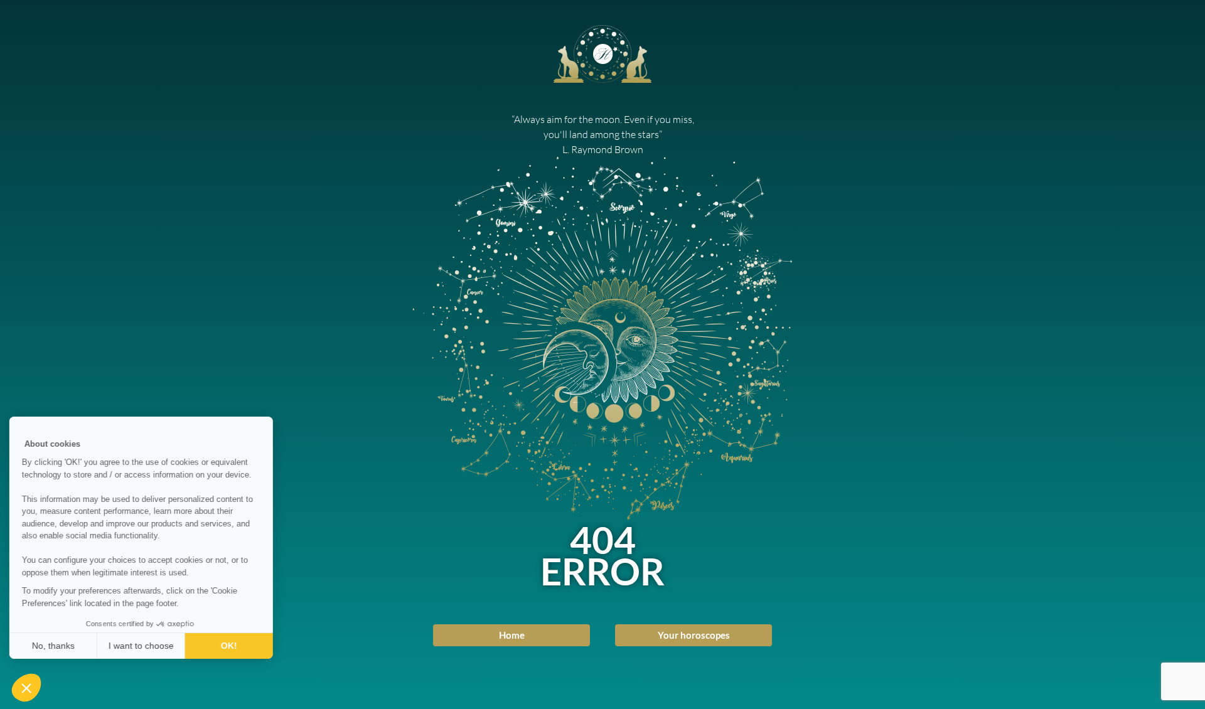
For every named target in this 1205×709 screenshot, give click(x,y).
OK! (232, 646)
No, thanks (56, 646)
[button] (26, 688)
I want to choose (144, 646)
